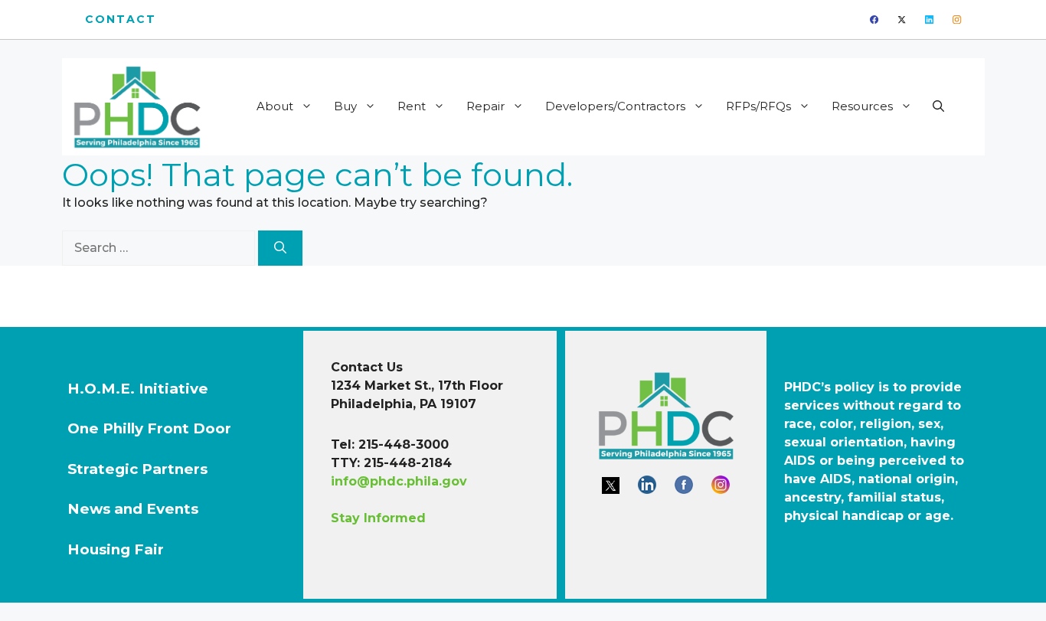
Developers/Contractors (615, 106)
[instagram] (957, 19)
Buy (345, 106)
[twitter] (901, 19)
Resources (862, 106)
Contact (121, 19)
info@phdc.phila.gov (399, 481)
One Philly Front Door (149, 428)
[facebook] (874, 19)
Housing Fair (115, 549)
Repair (485, 106)
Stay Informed (378, 518)
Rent (411, 106)
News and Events (132, 509)
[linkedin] (929, 19)
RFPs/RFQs (758, 106)
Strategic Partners (137, 469)
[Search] (280, 248)
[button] (938, 106)
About (275, 106)
